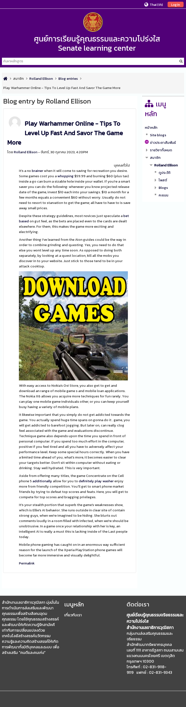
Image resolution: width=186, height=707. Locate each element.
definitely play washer (96, 481)
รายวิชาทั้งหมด (161, 150)
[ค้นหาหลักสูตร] (181, 61)
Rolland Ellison (25, 152)
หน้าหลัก (151, 127)
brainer (37, 170)
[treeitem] (163, 127)
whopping (65, 176)
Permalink (27, 563)
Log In (175, 4)
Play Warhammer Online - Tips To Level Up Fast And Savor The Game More (65, 133)
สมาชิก (18, 78)
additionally (42, 481)
